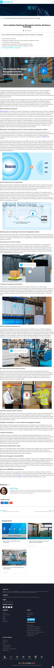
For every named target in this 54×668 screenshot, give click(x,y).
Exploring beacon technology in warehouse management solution (17, 44)
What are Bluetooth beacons (9, 38)
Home (2, 18)
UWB (44, 136)
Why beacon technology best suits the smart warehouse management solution (20, 40)
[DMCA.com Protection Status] (39, 619)
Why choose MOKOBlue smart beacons (11, 47)
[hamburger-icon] (52, 2)
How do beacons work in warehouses (10, 42)
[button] (2, 503)
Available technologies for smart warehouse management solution (17, 45)
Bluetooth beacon (4, 111)
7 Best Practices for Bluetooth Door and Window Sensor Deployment (39, 542)
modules (20, 476)
